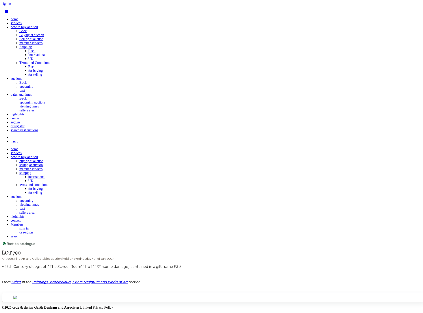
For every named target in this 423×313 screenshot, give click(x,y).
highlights (17, 114)
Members (17, 224)
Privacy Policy (103, 307)
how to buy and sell (24, 27)
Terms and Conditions (34, 63)
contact (15, 118)
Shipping (25, 47)
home (14, 19)
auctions (16, 78)
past (22, 90)
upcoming (26, 86)
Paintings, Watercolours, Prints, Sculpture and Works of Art (80, 282)
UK (30, 59)
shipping (25, 173)
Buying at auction (31, 35)
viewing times (29, 106)
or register (17, 126)
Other (16, 282)
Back (23, 31)
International (37, 55)
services (16, 23)
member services (31, 43)
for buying (35, 70)
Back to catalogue (20, 244)
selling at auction (31, 165)
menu (14, 141)
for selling (35, 74)
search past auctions (24, 130)
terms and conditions (33, 185)
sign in (6, 4)
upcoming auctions (32, 102)
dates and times (21, 94)
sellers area (27, 110)
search (15, 236)
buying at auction (31, 161)
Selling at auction (31, 39)
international (36, 177)
